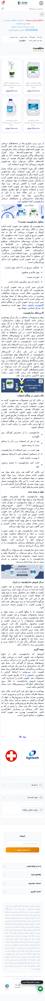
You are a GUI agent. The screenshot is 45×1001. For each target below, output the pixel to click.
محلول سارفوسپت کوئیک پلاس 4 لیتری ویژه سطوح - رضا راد (33, 85)
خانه (38, 37)
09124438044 (31, 30)
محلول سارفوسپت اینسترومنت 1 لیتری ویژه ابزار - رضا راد (11, 122)
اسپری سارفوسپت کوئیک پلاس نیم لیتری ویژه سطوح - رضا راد (11, 85)
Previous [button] (41, 737)
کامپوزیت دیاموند (36, 305)
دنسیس (30, 675)
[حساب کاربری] (41, 3)
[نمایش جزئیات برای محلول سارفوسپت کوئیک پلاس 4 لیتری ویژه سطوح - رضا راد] (33, 70)
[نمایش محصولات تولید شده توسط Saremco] (11, 756)
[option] (33, 756)
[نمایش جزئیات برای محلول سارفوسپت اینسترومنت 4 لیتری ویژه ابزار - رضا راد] (33, 107)
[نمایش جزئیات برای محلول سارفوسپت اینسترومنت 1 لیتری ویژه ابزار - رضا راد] (12, 107)
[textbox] (25, 8)
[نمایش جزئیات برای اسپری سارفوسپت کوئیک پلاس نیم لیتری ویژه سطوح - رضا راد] (12, 70)
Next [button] (3, 737)
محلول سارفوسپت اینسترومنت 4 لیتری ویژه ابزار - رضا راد (33, 122)
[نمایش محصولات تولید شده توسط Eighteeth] (32, 756)
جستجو (2, 8)
